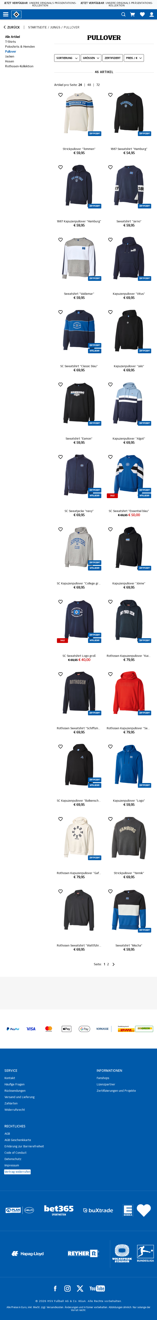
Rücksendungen (15, 1090)
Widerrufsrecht (14, 1109)
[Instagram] (67, 1288)
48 (89, 85)
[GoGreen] (144, 1029)
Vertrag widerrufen (17, 1171)
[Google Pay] (84, 1029)
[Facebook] (55, 1288)
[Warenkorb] (132, 14)
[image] (79, 123)
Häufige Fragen (14, 1084)
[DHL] (126, 1029)
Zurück (13, 27)
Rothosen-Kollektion (19, 66)
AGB (7, 1133)
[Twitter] (80, 1288)
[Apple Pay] (67, 1029)
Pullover (10, 51)
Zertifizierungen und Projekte (116, 1090)
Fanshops (103, 1078)
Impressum (11, 1165)
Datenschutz (12, 1159)
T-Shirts (10, 41)
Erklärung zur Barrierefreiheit (24, 1146)
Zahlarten (11, 1103)
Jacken (9, 56)
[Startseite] (16, 14)
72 (98, 85)
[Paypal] (13, 1029)
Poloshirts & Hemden (20, 46)
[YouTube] (97, 1288)
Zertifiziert (113, 58)
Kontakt (9, 1078)
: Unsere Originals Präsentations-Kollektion (40, 4)
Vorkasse (102, 1029)
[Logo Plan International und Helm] (11, 1212)
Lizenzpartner (106, 1084)
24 (80, 85)
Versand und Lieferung (19, 1097)
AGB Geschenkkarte (17, 1140)
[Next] (113, 964)
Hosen (9, 61)
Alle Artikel (12, 36)
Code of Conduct (15, 1152)
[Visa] (31, 1029)
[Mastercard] (49, 1029)
